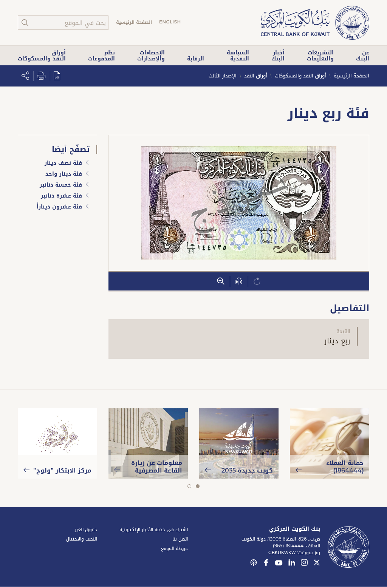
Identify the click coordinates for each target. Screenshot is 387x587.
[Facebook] (266, 563)
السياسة (238, 55)
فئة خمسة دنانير (61, 185)
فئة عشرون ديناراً (59, 207)
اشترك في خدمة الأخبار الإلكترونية (153, 529)
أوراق (42, 55)
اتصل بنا (180, 539)
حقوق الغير (86, 529)
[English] (170, 23)
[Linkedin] (291, 563)
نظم (101, 55)
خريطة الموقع (174, 548)
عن (362, 55)
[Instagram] (304, 563)
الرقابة (195, 59)
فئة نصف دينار (63, 163)
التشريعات (320, 55)
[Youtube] (279, 564)
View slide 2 (189, 486)
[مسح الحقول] (257, 281)
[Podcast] (253, 563)
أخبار (278, 55)
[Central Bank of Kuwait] (315, 23)
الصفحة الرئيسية (134, 22)
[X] (316, 563)
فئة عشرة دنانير (61, 196)
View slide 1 (197, 486)
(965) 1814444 (288, 546)
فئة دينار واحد (63, 174)
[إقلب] (239, 281)
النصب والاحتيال (81, 539)
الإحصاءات (151, 55)
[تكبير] (221, 281)
